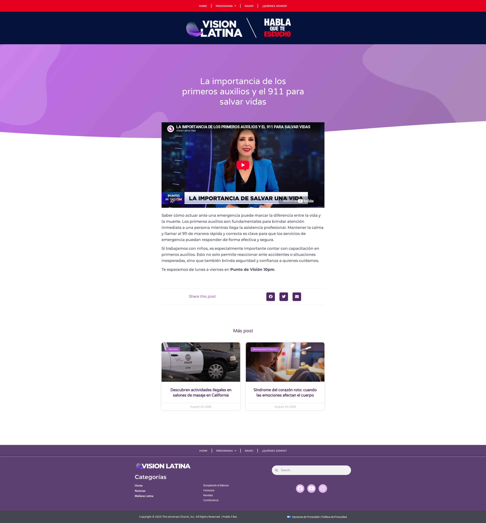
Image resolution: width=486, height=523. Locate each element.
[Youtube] (311, 488)
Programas (224, 5)
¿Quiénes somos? (274, 5)
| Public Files (229, 516)
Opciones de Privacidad (305, 516)
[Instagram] (323, 488)
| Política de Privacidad (333, 516)
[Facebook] (300, 488)
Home (203, 5)
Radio (249, 5)
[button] (270, 296)
